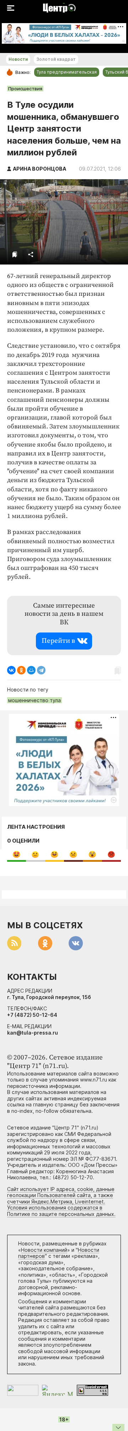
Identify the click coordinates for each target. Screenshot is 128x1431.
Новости (18, 59)
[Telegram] (41, 670)
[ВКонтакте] (11, 670)
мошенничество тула (34, 700)
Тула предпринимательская (67, 72)
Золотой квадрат (56, 59)
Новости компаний (44, 1250)
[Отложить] (14, 254)
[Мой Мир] (31, 670)
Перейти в (58, 641)
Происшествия (25, 88)
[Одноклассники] (21, 670)
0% (16, 854)
